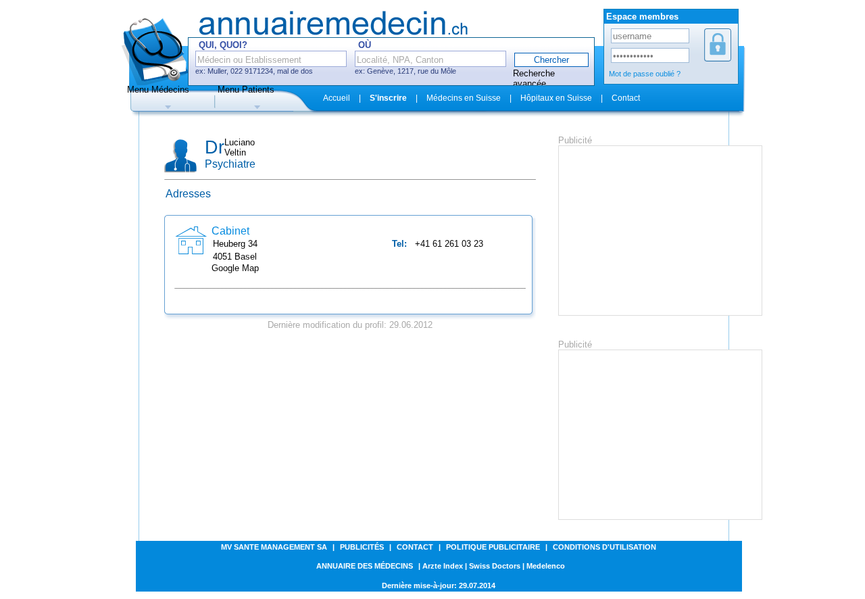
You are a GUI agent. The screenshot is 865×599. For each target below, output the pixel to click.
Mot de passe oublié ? (645, 74)
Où (364, 45)
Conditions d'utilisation (604, 547)
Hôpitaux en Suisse (556, 98)
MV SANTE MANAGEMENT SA (274, 547)
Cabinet (230, 231)
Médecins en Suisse (463, 98)
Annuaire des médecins (364, 566)
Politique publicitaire (493, 547)
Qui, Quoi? (223, 45)
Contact (626, 98)
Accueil (336, 98)
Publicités (362, 547)
